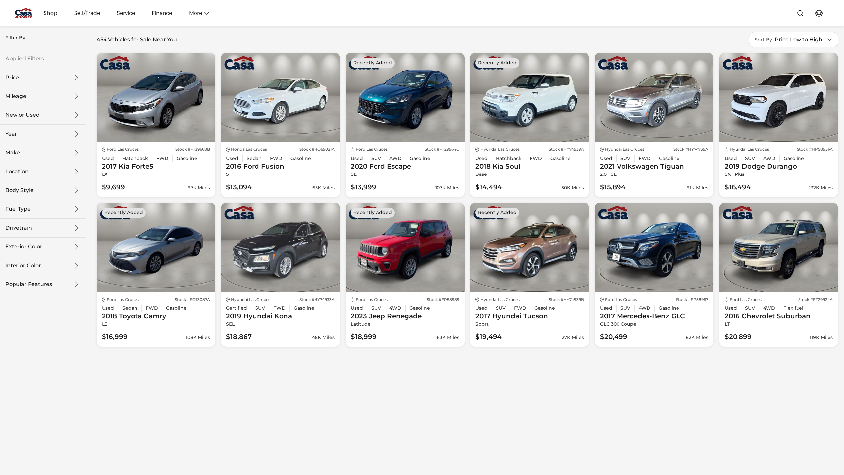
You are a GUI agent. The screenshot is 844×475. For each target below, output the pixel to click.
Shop (50, 13)
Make (12, 153)
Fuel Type (18, 209)
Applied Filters (24, 59)
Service (126, 13)
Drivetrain (18, 228)
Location (17, 171)
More (195, 13)
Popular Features (28, 284)
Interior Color (23, 266)
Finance (162, 13)
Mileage (15, 96)
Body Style (19, 190)
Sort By (763, 40)
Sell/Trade (87, 13)
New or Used (22, 115)
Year (11, 134)
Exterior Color (23, 247)
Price (12, 77)
